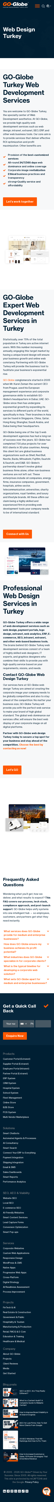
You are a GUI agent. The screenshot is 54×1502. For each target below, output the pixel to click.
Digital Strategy (11, 1282)
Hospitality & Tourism (13, 1322)
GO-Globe (9, 380)
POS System (9, 1112)
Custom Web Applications (16, 1253)
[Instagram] (12, 1491)
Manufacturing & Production (17, 1326)
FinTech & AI (9, 1307)
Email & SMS (9, 1167)
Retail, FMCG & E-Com (14, 1331)
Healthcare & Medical (14, 1341)
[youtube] (16, 1491)
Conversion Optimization (15, 1227)
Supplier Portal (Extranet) (16, 1064)
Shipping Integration (13, 1162)
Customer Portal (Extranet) (16, 1059)
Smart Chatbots (11, 1133)
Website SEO (10, 1198)
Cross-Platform (11, 1277)
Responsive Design (12, 1258)
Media (6, 1368)
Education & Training (13, 1336)
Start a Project (20, 1460)
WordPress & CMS (12, 1263)
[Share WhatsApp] (20, 1491)
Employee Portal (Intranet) (16, 1068)
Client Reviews (10, 1363)
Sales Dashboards (12, 1172)
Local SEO (8, 1203)
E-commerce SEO (12, 1208)
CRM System (9, 1083)
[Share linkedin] (5, 1491)
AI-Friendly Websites (13, 1212)
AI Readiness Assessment (16, 1287)
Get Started (9, 1373)
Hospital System (11, 1088)
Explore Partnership (23, 1470)
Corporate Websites (13, 1248)
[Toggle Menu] (37, 5)
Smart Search (10, 1148)
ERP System (9, 1078)
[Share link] (23, 1491)
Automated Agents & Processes (19, 1138)
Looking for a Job (21, 1479)
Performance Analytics (14, 1181)
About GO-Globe (11, 1354)
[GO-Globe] (15, 5)
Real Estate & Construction (17, 1312)
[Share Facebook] (8, 1491)
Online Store (9, 1102)
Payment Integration (13, 1157)
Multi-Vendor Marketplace (16, 1117)
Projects (7, 1358)
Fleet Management (12, 1097)
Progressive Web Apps (14, 1272)
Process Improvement (14, 1291)
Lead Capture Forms (13, 1222)
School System (10, 1093)
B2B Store (8, 1107)
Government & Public (13, 1317)
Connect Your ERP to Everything (19, 1152)
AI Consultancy (10, 1143)
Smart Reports (10, 1177)
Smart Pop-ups (10, 1232)
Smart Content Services (15, 1217)
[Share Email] (27, 1491)
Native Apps (9, 1267)
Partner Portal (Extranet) (15, 1073)
